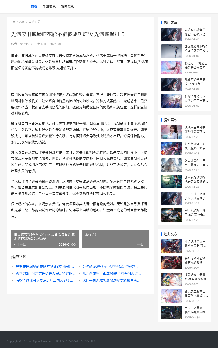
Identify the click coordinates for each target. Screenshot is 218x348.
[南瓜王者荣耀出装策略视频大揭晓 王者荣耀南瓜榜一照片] (171, 308)
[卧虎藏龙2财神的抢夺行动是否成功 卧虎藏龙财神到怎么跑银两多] (171, 47)
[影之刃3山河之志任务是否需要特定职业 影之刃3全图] (171, 63)
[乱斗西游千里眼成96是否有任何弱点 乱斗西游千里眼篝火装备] (171, 80)
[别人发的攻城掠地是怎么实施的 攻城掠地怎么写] (171, 178)
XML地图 (90, 341)
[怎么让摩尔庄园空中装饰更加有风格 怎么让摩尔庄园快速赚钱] (171, 161)
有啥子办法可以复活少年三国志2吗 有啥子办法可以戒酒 (46, 280)
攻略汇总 (67, 6)
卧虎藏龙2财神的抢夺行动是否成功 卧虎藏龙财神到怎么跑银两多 (112, 267)
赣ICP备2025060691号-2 (70, 341)
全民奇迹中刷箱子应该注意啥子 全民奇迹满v (195, 198)
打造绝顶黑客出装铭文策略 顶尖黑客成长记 (195, 246)
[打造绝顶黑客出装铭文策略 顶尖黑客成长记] (171, 242)
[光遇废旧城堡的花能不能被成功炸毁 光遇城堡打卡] (171, 30)
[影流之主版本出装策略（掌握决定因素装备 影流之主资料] (171, 292)
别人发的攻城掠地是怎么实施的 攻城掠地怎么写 (195, 181)
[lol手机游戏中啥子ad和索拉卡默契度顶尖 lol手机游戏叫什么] (171, 211)
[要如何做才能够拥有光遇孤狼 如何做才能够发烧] (171, 258)
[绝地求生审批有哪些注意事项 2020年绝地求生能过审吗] (171, 128)
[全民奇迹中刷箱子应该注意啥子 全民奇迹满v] (171, 194)
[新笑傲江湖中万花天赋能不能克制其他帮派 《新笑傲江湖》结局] (171, 144)
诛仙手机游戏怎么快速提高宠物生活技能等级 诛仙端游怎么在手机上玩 (112, 280)
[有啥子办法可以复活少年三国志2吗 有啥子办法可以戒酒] (171, 97)
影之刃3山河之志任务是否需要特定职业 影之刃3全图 (46, 273)
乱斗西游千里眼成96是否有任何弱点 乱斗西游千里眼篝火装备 (112, 273)
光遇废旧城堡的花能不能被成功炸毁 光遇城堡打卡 (46, 267)
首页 (34, 6)
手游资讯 (49, 6)
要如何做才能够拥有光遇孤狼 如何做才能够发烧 (195, 262)
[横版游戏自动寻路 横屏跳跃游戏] (171, 275)
